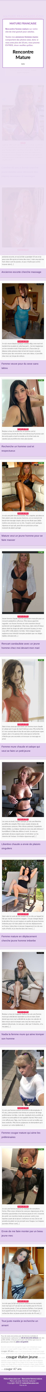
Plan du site (23, 1385)
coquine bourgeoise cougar (26, 1364)
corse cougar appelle (11, 1349)
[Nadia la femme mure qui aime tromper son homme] (23, 981)
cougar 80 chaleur (33, 1349)
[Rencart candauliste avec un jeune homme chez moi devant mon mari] (23, 583)
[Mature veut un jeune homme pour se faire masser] (23, 487)
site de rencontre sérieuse (29, 1338)
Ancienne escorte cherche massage (21, 272)
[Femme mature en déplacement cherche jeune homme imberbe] (23, 886)
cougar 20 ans (22, 1353)
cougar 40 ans (13, 1364)
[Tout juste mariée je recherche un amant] (23, 1273)
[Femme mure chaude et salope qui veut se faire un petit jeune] (23, 691)
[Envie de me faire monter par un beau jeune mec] (23, 1177)
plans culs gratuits (22, 1342)
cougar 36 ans (33, 1362)
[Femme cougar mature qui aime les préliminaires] (23, 1078)
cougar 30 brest (22, 1349)
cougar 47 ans (13, 1369)
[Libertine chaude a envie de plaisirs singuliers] (23, 790)
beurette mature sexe (7, 1347)
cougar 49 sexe (30, 1360)
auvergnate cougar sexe (22, 1347)
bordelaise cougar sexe (19, 1360)
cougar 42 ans (30, 1353)
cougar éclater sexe (11, 1353)
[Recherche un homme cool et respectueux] (23, 403)
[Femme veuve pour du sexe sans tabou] (23, 311)
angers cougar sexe (12, 1366)
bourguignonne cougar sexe (31, 1351)
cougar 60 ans (7, 1351)
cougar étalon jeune (22, 1357)
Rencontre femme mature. (32, 1379)
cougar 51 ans (18, 1351)
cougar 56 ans (24, 1362)
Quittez (23, 64)
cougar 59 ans (15, 1362)
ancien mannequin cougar (26, 1366)
